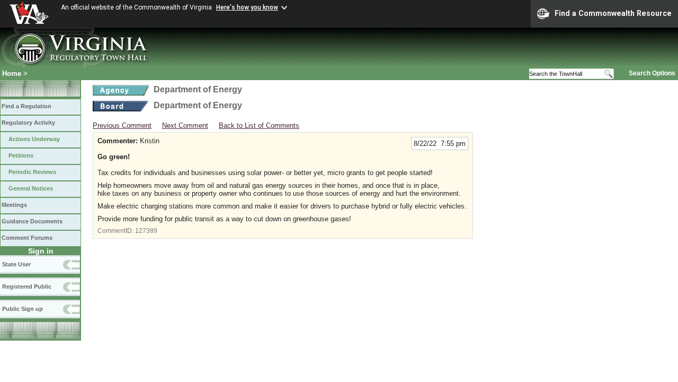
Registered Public (26, 286)
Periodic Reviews (32, 172)
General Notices (30, 188)
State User (16, 264)
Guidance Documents (32, 221)
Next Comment (185, 125)
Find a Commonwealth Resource (613, 13)
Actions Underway (34, 139)
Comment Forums (27, 238)
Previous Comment (122, 125)
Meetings (14, 205)
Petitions (20, 155)
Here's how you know (247, 7)
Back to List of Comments (259, 125)
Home (11, 73)
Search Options (652, 73)
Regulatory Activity (28, 122)
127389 (146, 231)
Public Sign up (22, 309)
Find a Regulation (26, 106)
